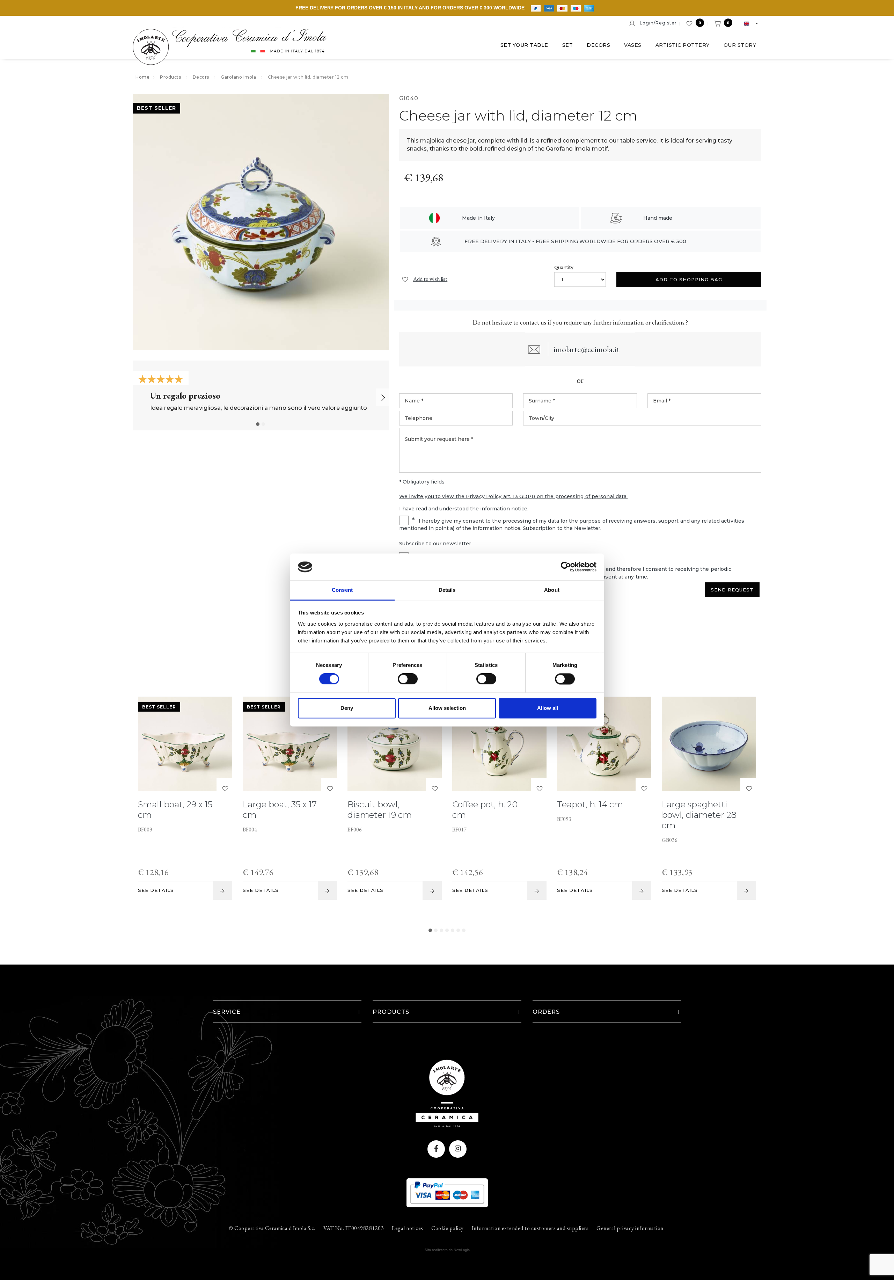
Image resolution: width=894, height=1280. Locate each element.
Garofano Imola (238, 77)
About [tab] (551, 590)
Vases (633, 45)
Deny (346, 708)
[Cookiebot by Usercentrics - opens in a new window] (565, 567)
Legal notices (407, 1228)
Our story (740, 45)
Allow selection (447, 708)
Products (170, 77)
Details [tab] (447, 590)
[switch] (401, 677)
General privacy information (630, 1228)
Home (142, 77)
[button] (257, 424)
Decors (598, 45)
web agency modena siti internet (447, 1250)
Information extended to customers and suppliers (530, 1228)
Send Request (732, 589)
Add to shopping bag (688, 279)
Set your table (524, 45)
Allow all (547, 708)
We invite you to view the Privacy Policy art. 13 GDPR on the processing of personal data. (513, 496)
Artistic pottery (682, 45)
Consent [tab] (342, 590)
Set (567, 45)
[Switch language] (747, 23)
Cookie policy (447, 1228)
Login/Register (656, 23)
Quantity (563, 267)
